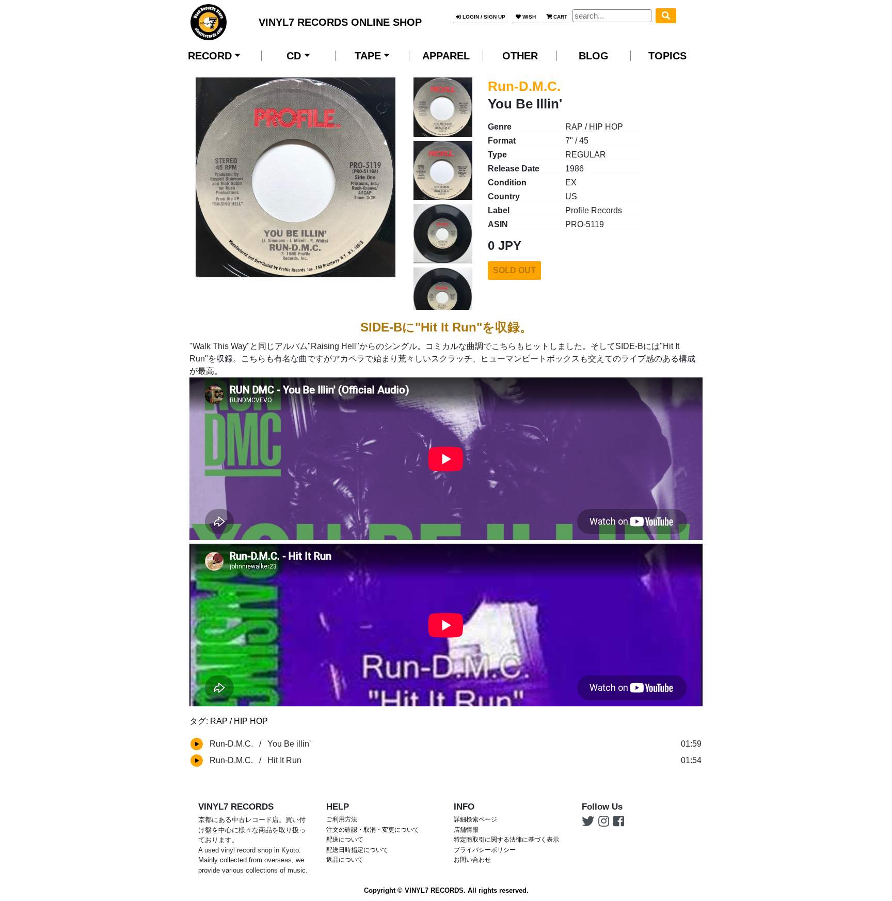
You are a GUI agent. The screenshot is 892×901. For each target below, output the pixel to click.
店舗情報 (466, 829)
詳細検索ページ (475, 819)
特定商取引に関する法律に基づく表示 (506, 839)
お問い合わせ (472, 859)
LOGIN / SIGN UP (483, 17)
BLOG (594, 56)
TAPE (368, 56)
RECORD (210, 56)
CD (293, 56)
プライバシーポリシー (485, 849)
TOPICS (667, 56)
